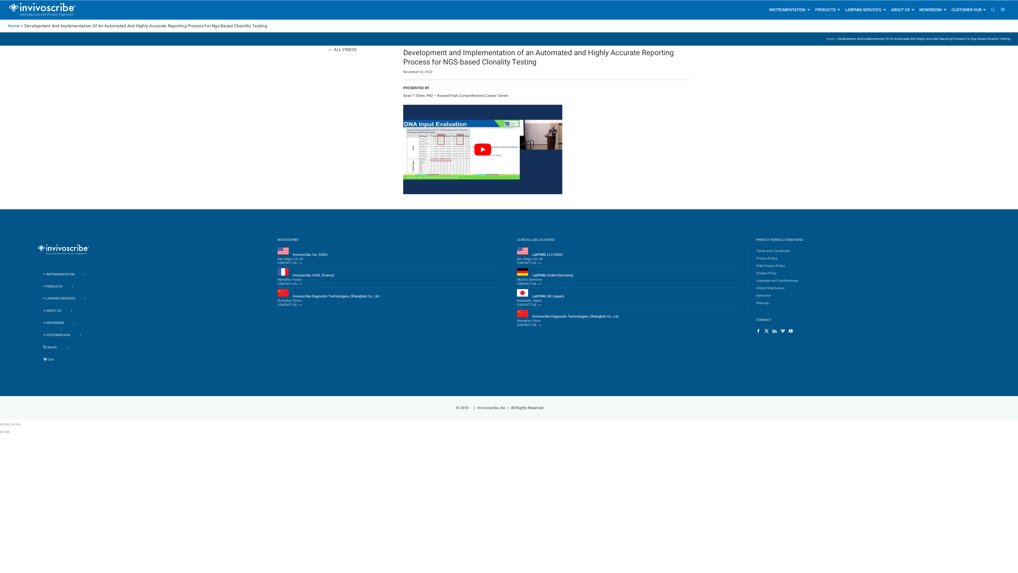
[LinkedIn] (774, 331)
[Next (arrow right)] (7, 432)
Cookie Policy (766, 273)
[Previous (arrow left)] (2, 432)
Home (14, 26)
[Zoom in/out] (18, 424)
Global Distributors (770, 288)
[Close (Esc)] (2, 424)
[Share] (7, 424)
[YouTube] (791, 331)
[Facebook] (758, 331)
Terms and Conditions (772, 251)
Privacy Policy (767, 258)
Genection (763, 295)
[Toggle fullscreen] (13, 424)
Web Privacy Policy (770, 265)
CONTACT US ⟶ (290, 263)
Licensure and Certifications (777, 280)
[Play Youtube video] (482, 149)
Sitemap (762, 303)
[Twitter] (767, 331)
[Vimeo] (783, 331)
